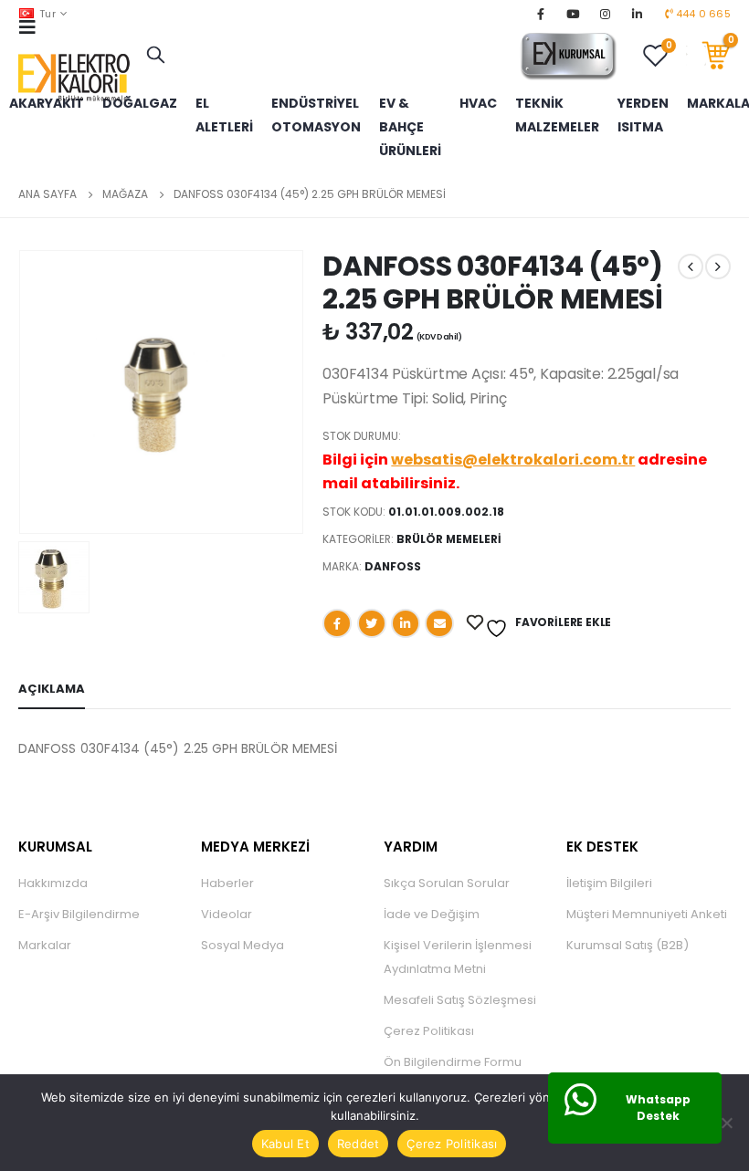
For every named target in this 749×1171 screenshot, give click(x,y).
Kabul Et (285, 1143)
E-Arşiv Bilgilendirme (79, 914)
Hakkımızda (53, 883)
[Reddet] (726, 1122)
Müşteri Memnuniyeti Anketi (646, 914)
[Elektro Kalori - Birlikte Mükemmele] (77, 78)
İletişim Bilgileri (609, 883)
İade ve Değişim (432, 914)
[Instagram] (605, 13)
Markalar (44, 945)
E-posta (439, 623)
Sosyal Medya (242, 945)
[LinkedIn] (637, 13)
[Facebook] (540, 13)
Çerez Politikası (429, 1031)
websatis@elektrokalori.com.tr (513, 459)
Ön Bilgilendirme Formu (453, 1062)
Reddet (358, 1143)
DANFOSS (392, 566)
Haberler (227, 883)
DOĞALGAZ (139, 103)
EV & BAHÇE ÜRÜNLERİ (410, 127)
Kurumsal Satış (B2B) (627, 945)
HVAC (478, 103)
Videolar (226, 914)
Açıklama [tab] (51, 688)
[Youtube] (572, 13)
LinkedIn (405, 623)
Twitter (371, 623)
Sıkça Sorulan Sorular (447, 883)
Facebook (337, 623)
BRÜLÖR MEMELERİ (448, 539)
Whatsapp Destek (658, 1108)
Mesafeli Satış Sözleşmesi (460, 1000)
